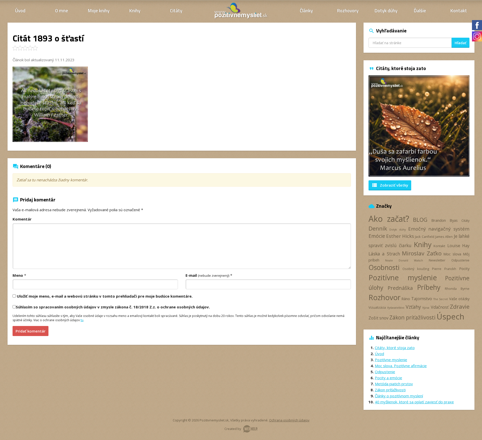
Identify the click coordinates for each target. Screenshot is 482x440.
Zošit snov (378, 318)
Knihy (134, 10)
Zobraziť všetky (390, 185)
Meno (18, 275)
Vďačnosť (440, 307)
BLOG (420, 219)
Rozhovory (347, 10)
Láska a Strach (384, 254)
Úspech (450, 316)
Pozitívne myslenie (403, 277)
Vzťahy (413, 306)
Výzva (425, 307)
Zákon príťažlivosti (412, 317)
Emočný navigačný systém (438, 229)
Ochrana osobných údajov (289, 420)
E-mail (207, 275)
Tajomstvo (421, 298)
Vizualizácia (377, 307)
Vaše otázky (459, 298)
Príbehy (428, 287)
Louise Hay (458, 245)
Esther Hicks (400, 236)
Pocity (464, 268)
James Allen (444, 236)
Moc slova (452, 253)
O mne (61, 10)
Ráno (405, 298)
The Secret (440, 299)
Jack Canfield (424, 236)
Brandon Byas (444, 220)
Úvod (20, 10)
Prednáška (400, 287)
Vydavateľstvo (395, 307)
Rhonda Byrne (457, 288)
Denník (378, 228)
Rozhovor (384, 297)
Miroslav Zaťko (422, 253)
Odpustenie (460, 260)
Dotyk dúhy (386, 10)
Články (306, 10)
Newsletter (437, 260)
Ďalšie (420, 10)
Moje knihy (98, 10)
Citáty (176, 10)
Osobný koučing (415, 268)
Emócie (377, 236)
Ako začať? (389, 218)
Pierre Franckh (444, 268)
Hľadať (460, 42)
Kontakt (458, 10)
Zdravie (459, 306)
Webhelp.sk (250, 428)
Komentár (22, 219)
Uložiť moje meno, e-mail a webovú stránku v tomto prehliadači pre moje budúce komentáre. (105, 296)
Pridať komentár (30, 331)
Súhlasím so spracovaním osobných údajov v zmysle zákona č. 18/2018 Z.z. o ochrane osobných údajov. (113, 306)
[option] (419, 126)
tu (82, 320)
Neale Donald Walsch (404, 260)
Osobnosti (384, 267)
